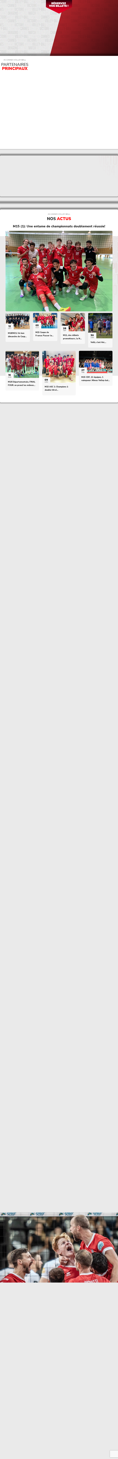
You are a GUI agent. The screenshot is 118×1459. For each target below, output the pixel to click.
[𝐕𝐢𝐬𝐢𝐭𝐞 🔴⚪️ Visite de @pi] (73, 496)
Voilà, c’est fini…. (98, 342)
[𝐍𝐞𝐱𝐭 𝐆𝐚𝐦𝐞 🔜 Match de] (45, 430)
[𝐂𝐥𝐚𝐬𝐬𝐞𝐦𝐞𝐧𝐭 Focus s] (102, 430)
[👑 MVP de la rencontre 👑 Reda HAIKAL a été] (16, 447)
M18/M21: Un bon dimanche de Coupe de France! (17, 336)
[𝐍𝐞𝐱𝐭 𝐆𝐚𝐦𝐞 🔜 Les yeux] (102, 463)
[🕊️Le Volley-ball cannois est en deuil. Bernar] (45, 480)
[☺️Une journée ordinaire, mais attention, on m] (45, 463)
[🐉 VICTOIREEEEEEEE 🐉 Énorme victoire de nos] (45, 447)
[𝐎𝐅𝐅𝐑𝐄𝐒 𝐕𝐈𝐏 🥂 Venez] (73, 430)
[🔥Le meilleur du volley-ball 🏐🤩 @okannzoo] (16, 480)
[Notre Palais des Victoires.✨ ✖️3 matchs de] (45, 496)
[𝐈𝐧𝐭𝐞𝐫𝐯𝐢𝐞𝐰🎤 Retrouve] (73, 447)
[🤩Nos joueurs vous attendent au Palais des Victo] (73, 463)
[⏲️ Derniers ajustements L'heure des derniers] (16, 463)
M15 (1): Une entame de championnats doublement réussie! (59, 226)
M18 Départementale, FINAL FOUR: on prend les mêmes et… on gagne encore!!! (21, 385)
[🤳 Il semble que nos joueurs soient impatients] (16, 430)
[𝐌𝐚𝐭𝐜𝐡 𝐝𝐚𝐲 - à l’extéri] (102, 447)
